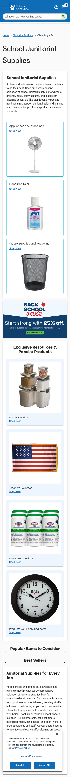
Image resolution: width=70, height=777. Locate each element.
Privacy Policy (22, 748)
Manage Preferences (31, 756)
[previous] (6, 651)
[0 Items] (64, 7)
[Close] (57, 734)
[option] (35, 652)
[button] (56, 7)
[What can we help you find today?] (63, 16)
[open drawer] (4, 7)
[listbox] (35, 652)
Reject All (20, 765)
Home (6, 35)
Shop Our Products (23, 35)
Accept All (44, 765)
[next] (64, 651)
